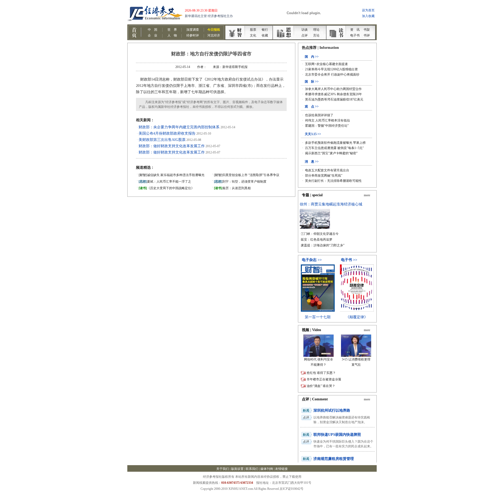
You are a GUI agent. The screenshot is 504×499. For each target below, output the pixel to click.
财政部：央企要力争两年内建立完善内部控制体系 (179, 127)
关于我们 (222, 469)
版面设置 (237, 469)
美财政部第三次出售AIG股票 (162, 140)
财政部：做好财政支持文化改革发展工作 (172, 146)
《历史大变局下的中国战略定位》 (166, 188)
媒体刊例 (266, 469)
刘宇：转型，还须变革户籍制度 (240, 181)
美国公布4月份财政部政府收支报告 (167, 133)
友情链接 (281, 469)
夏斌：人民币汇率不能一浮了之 (165, 181)
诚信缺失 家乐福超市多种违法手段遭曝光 (171, 175)
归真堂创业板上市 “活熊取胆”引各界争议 (246, 175)
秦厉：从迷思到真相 (232, 188)
